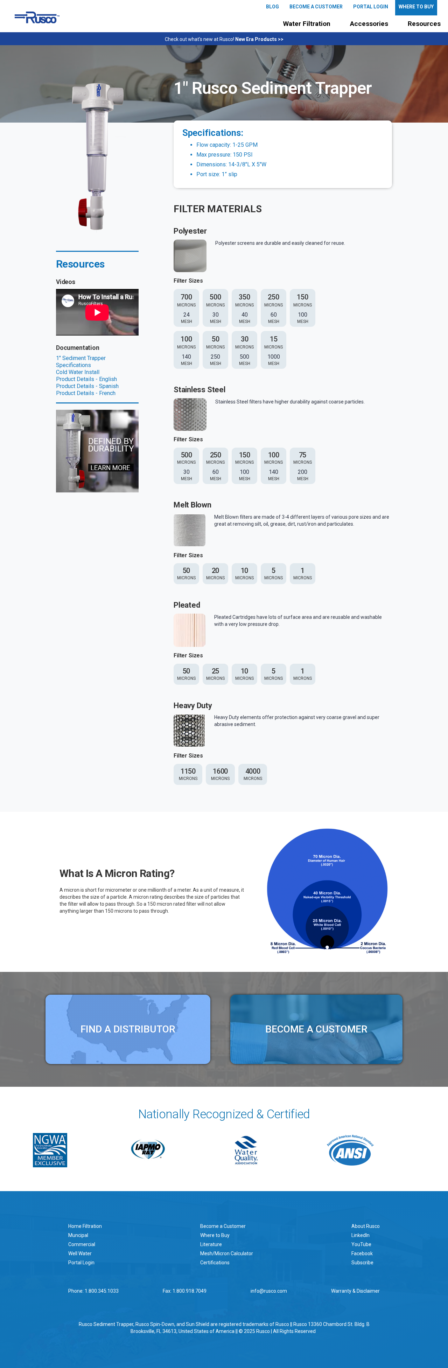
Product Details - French (85, 393)
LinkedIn (360, 1235)
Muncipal (78, 1235)
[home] (37, 17)
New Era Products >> (259, 39)
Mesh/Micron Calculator (226, 1253)
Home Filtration (85, 1226)
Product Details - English (86, 379)
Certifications (215, 1262)
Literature (211, 1244)
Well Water (80, 1253)
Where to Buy (215, 1235)
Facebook (362, 1253)
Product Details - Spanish (87, 386)
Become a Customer (223, 1226)
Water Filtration (306, 24)
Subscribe (362, 1262)
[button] (306, 23)
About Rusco (365, 1226)
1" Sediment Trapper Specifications (81, 361)
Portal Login (81, 1262)
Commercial (81, 1244)
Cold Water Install (77, 372)
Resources (424, 24)
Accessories (369, 24)
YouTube (361, 1244)
